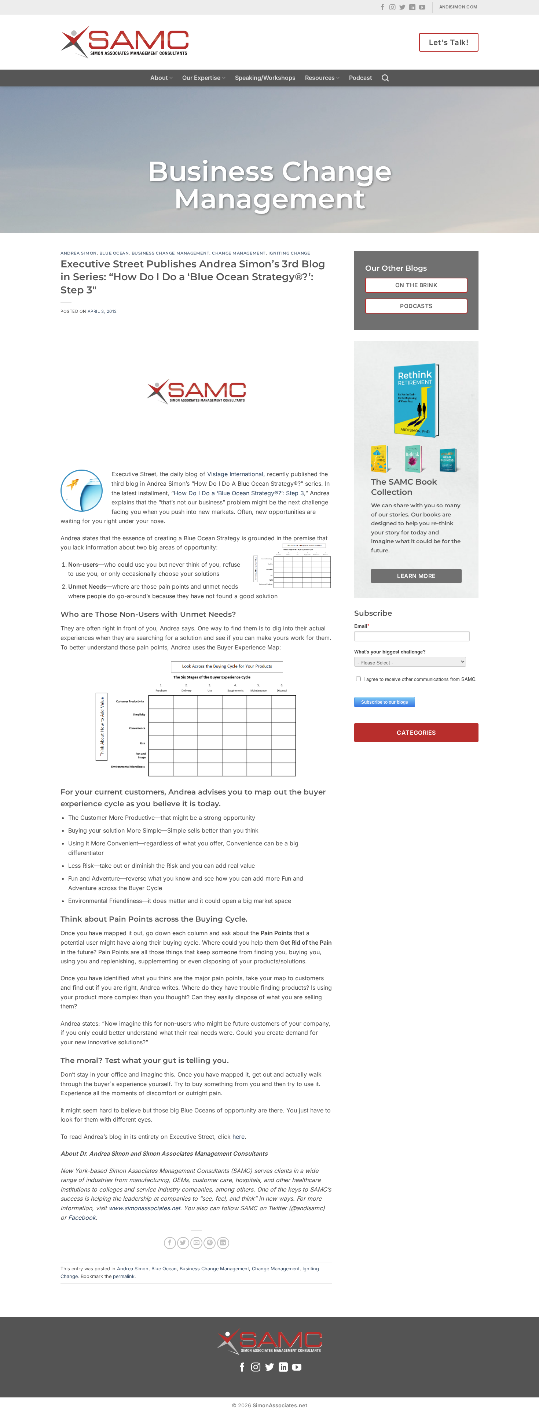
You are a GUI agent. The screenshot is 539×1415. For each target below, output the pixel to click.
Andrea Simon (78, 253)
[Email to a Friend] (196, 1243)
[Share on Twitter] (183, 1243)
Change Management (239, 253)
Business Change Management (171, 253)
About (159, 77)
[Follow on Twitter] (402, 7)
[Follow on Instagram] (392, 7)
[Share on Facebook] (170, 1243)
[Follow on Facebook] (383, 7)
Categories (416, 732)
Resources (320, 77)
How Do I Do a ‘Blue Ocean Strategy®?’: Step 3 (239, 493)
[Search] (385, 78)
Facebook (82, 1217)
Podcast (360, 77)
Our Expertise (201, 77)
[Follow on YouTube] (422, 7)
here (238, 1136)
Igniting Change (289, 253)
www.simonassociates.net (144, 1208)
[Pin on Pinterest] (209, 1243)
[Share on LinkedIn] (223, 1243)
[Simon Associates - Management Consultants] (124, 42)
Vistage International (235, 474)
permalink (124, 1276)
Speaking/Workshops (265, 77)
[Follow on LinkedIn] (412, 7)
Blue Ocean (114, 253)
